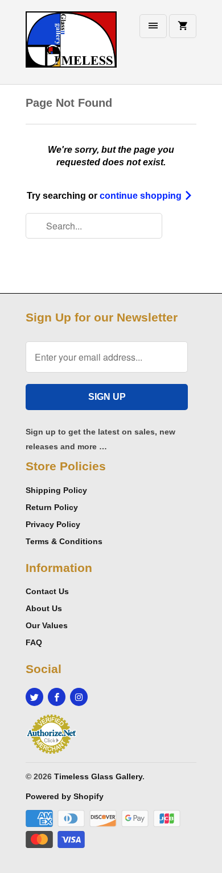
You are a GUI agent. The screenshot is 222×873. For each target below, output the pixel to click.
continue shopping (142, 196)
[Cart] (182, 26)
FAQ (34, 642)
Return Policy (52, 507)
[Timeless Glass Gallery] (71, 46)
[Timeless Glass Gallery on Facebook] (56, 697)
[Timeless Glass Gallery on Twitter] (34, 697)
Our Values (47, 625)
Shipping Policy (56, 490)
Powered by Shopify (65, 796)
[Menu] (153, 26)
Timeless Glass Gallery (98, 776)
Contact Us (47, 591)
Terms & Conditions (64, 541)
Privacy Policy (53, 524)
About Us (44, 608)
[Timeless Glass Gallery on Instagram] (79, 697)
